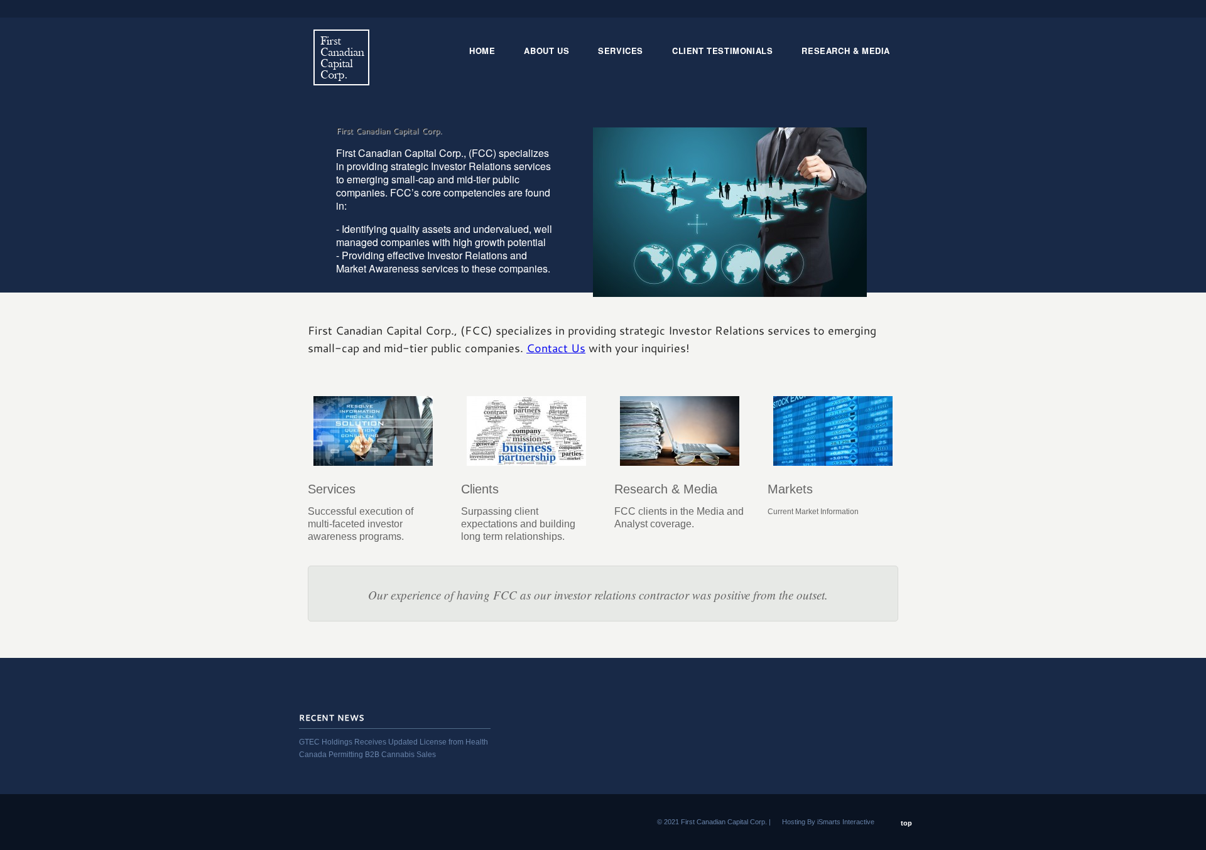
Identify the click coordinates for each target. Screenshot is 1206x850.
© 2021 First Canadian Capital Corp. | (714, 822)
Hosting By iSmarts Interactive (828, 822)
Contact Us (555, 347)
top (906, 823)
